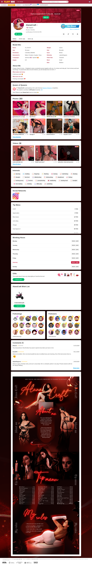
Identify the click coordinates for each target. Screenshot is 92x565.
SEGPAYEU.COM (35, 559)
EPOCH (28, 559)
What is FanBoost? (74, 29)
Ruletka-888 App (44, 5)
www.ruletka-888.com (18, 559)
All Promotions (26, 5)
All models (4, 5)
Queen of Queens (47, 88)
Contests (34, 5)
